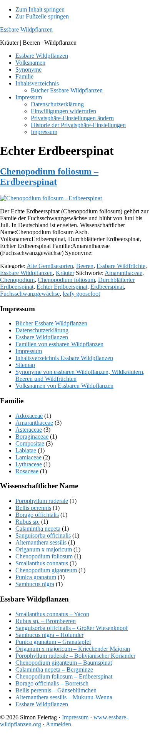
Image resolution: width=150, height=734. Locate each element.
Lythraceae (28, 464)
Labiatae (25, 450)
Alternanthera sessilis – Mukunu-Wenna (63, 697)
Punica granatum (35, 577)
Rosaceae (26, 471)
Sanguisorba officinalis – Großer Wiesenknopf (71, 628)
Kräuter (65, 273)
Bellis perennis (33, 507)
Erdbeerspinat (107, 286)
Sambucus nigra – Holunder (49, 635)
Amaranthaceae (123, 273)
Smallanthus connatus (41, 563)
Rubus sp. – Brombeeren (45, 621)
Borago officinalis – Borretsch (51, 683)
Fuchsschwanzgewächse (30, 293)
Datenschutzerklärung (41, 330)
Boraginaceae (31, 436)
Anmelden (58, 724)
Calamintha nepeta (37, 528)
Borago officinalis (37, 514)
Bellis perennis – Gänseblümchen (56, 690)
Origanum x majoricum (43, 549)
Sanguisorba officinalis (43, 535)
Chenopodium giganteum (46, 570)
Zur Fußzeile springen (42, 16)
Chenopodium (17, 280)
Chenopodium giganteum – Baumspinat (63, 662)
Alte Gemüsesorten (50, 266)
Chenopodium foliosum (66, 280)
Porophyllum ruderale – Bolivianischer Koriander (75, 655)
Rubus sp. (27, 521)
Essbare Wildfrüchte (121, 266)
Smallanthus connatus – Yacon (52, 614)
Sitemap (25, 365)
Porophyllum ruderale (41, 501)
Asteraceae (28, 429)
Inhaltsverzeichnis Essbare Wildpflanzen (64, 358)
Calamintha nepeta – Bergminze (54, 669)
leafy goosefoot (81, 293)
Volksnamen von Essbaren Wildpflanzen (64, 385)
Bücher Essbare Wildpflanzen (51, 323)
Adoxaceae (29, 415)
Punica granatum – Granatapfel (53, 641)
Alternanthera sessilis (41, 542)
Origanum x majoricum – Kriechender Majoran (72, 648)
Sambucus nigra (34, 584)
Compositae (29, 443)
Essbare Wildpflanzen (26, 29)
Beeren (84, 266)
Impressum (28, 351)
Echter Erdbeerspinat (62, 286)
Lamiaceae (28, 457)
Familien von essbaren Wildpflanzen (59, 344)
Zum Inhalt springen (40, 9)
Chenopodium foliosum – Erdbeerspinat (49, 176)
